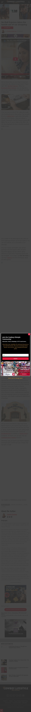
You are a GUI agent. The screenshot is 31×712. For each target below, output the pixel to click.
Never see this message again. (15, 378)
